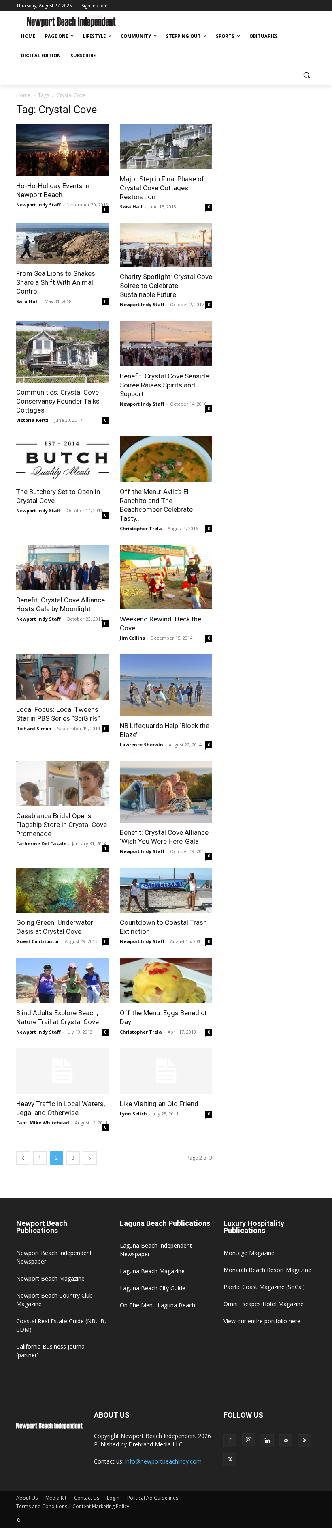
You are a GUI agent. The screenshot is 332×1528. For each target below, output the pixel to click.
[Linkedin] (267, 1440)
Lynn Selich (133, 1114)
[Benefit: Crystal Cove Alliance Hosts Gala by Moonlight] (62, 567)
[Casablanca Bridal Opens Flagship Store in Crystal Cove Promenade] (62, 783)
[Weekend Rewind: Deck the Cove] (166, 577)
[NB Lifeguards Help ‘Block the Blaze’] (166, 685)
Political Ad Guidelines (152, 1497)
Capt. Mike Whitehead (42, 1123)
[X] (229, 1459)
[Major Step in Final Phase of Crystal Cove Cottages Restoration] (166, 147)
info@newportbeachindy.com (163, 1461)
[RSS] (304, 1440)
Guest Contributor (37, 941)
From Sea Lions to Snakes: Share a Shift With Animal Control (56, 282)
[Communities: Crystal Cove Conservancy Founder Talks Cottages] (62, 352)
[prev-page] (23, 1158)
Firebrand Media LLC (155, 1444)
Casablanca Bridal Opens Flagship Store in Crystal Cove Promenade (61, 825)
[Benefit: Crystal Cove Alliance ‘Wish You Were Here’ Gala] (166, 792)
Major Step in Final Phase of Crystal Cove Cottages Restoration (162, 188)
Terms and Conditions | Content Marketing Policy (72, 1506)
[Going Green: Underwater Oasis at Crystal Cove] (62, 890)
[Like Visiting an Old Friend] (166, 1071)
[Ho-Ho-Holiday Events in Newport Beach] (62, 150)
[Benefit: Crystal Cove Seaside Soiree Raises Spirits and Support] (166, 343)
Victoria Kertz (32, 420)
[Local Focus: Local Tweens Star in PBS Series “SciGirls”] (62, 677)
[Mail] (285, 1440)
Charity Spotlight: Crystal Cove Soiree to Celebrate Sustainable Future (166, 286)
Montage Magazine (249, 1253)
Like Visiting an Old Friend (159, 1104)
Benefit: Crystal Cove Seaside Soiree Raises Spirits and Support (164, 385)
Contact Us (86, 1497)
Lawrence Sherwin (141, 744)
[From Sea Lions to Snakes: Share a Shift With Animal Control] (62, 243)
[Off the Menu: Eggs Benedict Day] (166, 980)
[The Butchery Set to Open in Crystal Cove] (62, 459)
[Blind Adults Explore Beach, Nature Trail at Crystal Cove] (62, 980)
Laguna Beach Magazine (152, 1271)
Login (113, 1497)
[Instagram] (248, 1439)
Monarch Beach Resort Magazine (267, 1270)
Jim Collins (132, 638)
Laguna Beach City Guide (152, 1288)
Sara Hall (131, 207)
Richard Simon (33, 728)
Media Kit (55, 1497)
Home (23, 95)
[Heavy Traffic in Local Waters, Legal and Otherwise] (62, 1071)
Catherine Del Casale (41, 843)
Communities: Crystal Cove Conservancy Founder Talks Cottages (58, 401)
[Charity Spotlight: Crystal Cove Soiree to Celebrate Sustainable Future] (166, 245)
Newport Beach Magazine (50, 1278)
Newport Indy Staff (38, 205)
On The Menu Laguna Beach (157, 1305)
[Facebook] (229, 1440)
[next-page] (90, 1158)
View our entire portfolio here (261, 1321)
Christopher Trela (141, 528)
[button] (306, 75)
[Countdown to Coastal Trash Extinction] (166, 890)
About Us (27, 1497)
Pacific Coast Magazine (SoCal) (264, 1287)
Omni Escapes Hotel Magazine (263, 1304)
